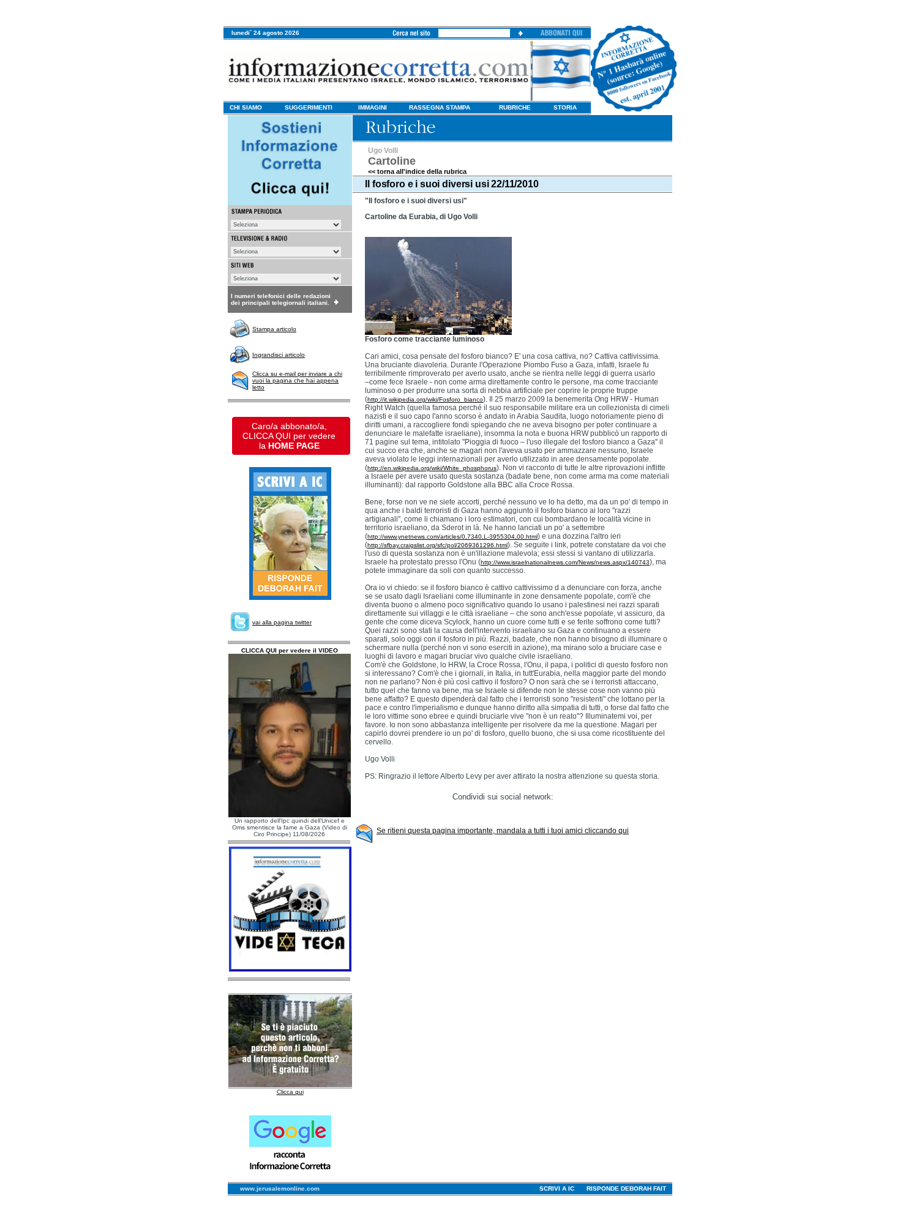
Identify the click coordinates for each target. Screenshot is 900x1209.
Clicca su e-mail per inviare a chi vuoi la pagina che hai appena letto (297, 380)
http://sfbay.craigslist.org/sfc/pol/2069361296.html (437, 545)
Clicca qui (290, 1091)
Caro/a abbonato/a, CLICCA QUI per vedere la (289, 436)
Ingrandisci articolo (278, 354)
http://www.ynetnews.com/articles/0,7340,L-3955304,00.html (452, 536)
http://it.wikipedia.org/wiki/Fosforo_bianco (425, 399)
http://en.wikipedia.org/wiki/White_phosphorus (432, 468)
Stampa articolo (274, 329)
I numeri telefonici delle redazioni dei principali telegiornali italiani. (281, 299)
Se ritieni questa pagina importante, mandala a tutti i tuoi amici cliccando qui (503, 830)
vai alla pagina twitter (282, 622)
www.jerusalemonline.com (280, 1188)
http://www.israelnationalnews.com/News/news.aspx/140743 (565, 562)
